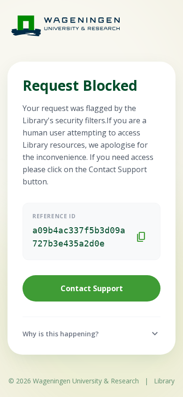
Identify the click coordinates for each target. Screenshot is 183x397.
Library (164, 380)
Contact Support (92, 288)
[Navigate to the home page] (56, 25)
